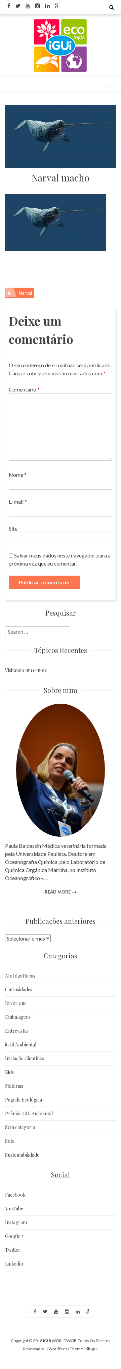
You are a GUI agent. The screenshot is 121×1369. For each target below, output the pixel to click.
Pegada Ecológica (23, 1099)
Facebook (15, 1195)
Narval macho (60, 177)
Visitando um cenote (26, 670)
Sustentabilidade (22, 1155)
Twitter (13, 1250)
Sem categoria (20, 1127)
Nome (18, 474)
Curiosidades (18, 989)
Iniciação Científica (24, 1058)
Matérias (14, 1086)
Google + (14, 1236)
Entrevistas (17, 1031)
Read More (58, 892)
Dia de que (16, 1003)
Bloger (91, 1348)
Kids (9, 1072)
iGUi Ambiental (20, 1044)
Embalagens (18, 1017)
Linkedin (14, 1263)
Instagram (16, 1222)
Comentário (24, 389)
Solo (9, 1141)
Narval (25, 293)
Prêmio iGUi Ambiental (29, 1113)
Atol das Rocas (20, 975)
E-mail (18, 501)
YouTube (14, 1208)
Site (13, 528)
